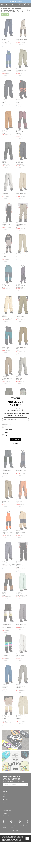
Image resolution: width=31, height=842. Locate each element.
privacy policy (18, 840)
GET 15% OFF (15, 439)
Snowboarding (8, 429)
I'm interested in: (6, 424)
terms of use (9, 840)
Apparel (7, 435)
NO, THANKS (15, 443)
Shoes (6, 432)
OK (27, 838)
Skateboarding (8, 427)
